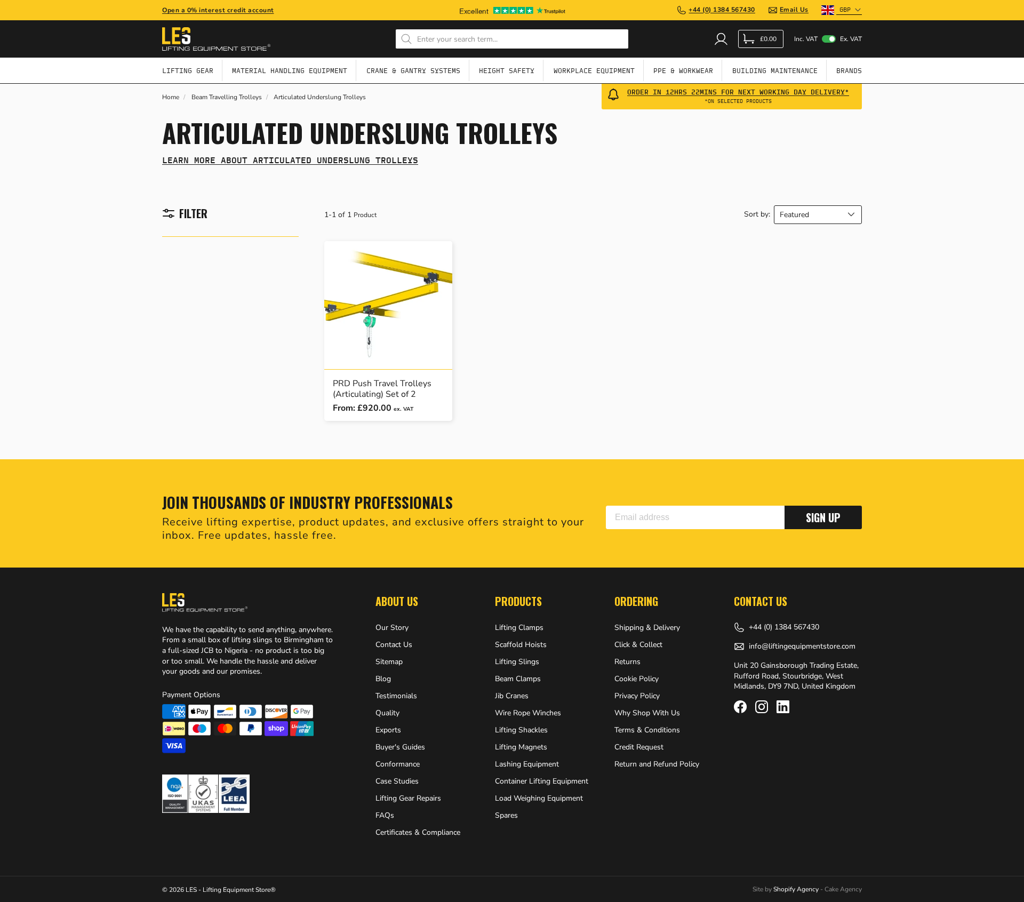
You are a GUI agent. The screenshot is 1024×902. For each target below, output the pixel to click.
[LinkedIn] (783, 706)
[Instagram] (761, 706)
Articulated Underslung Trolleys (320, 97)
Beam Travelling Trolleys (226, 97)
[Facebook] (740, 706)
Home (170, 97)
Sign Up (823, 517)
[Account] (721, 39)
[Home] (216, 39)
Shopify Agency (796, 889)
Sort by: (757, 214)
